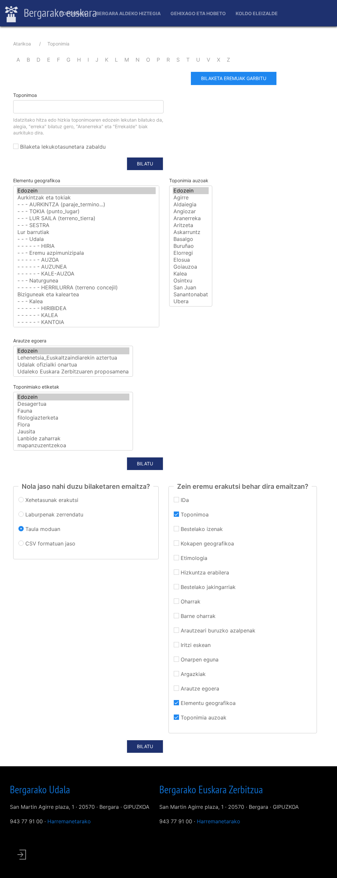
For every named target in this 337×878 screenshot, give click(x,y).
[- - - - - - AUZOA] (86, 259)
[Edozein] (86, 190)
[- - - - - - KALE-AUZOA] (86, 273)
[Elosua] (191, 259)
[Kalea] (191, 273)
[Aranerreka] (191, 218)
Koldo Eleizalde (257, 13)
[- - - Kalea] (86, 301)
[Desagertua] (73, 403)
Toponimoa (25, 95)
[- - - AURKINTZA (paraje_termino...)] (86, 204)
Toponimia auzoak (188, 180)
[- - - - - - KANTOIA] (86, 322)
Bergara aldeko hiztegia (128, 13)
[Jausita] (73, 431)
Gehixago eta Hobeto (198, 13)
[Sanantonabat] (191, 294)
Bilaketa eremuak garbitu (233, 78)
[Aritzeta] (191, 225)
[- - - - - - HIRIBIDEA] (86, 308)
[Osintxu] (191, 280)
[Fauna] (73, 410)
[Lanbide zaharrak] (73, 438)
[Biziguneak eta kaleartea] (86, 294)
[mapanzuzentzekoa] (73, 445)
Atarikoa (22, 43)
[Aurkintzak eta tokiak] (86, 197)
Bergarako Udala (40, 789)
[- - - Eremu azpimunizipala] (86, 252)
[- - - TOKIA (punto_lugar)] (86, 211)
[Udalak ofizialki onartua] (73, 364)
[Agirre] (191, 197)
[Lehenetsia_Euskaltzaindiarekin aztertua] (73, 357)
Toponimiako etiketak (36, 387)
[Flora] (73, 424)
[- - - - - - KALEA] (86, 315)
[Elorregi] (191, 252)
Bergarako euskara (59, 12)
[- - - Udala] (86, 239)
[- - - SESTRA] (86, 225)
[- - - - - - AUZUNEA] (86, 266)
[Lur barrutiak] (86, 232)
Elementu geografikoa (36, 180)
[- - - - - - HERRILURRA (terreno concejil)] (86, 287)
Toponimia (73, 13)
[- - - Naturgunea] (86, 280)
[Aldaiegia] (191, 204)
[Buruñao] (191, 246)
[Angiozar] (191, 211)
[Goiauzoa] (191, 266)
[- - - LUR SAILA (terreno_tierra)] (86, 218)
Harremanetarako (69, 821)
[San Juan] (191, 287)
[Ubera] (191, 301)
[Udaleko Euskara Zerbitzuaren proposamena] (73, 371)
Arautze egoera (29, 340)
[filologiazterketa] (73, 417)
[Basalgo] (191, 239)
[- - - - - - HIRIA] (86, 246)
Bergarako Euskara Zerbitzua (211, 789)
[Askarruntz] (191, 232)
